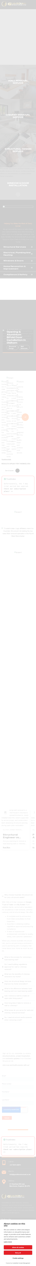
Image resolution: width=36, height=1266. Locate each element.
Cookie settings (18, 1258)
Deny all (18, 1253)
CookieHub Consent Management (21, 1263)
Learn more (8, 1242)
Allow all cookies (18, 1247)
